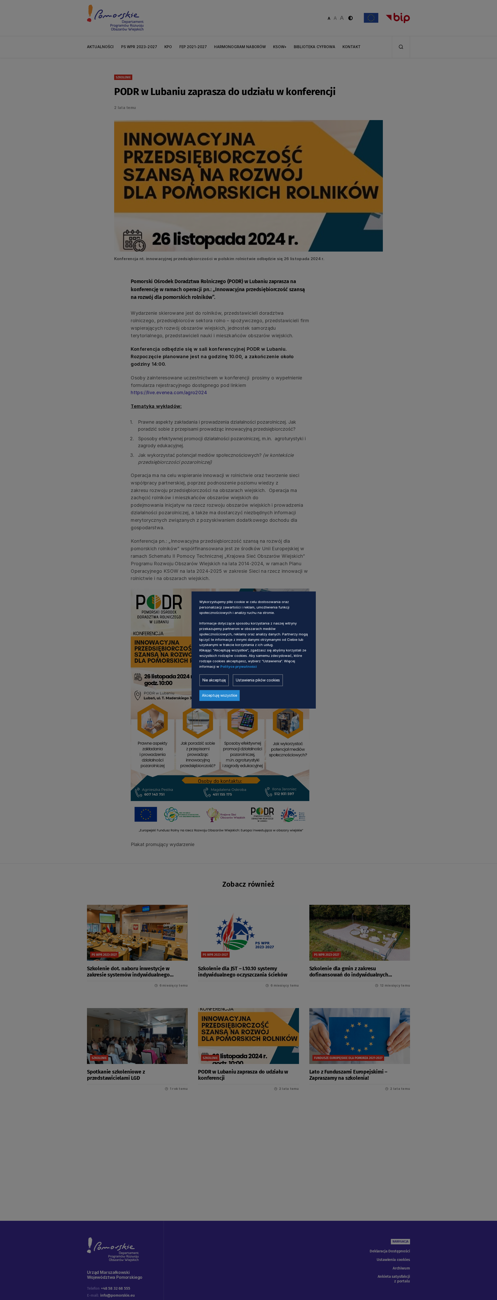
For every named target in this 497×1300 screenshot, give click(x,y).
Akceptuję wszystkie (219, 695)
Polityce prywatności (238, 666)
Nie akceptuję (214, 680)
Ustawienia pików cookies (258, 680)
